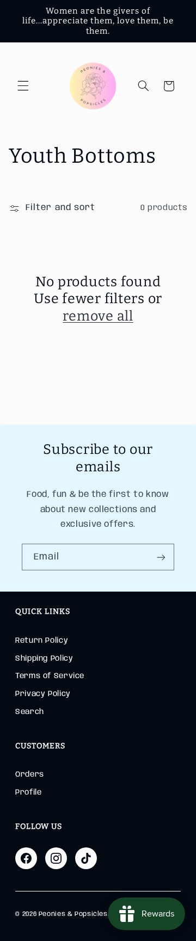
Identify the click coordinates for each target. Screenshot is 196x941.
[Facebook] (26, 858)
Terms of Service (49, 676)
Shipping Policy (44, 658)
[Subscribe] (161, 557)
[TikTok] (86, 858)
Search (29, 712)
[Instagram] (56, 858)
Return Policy (41, 640)
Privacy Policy (43, 694)
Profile (28, 792)
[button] (22, 86)
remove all (98, 316)
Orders (29, 774)
